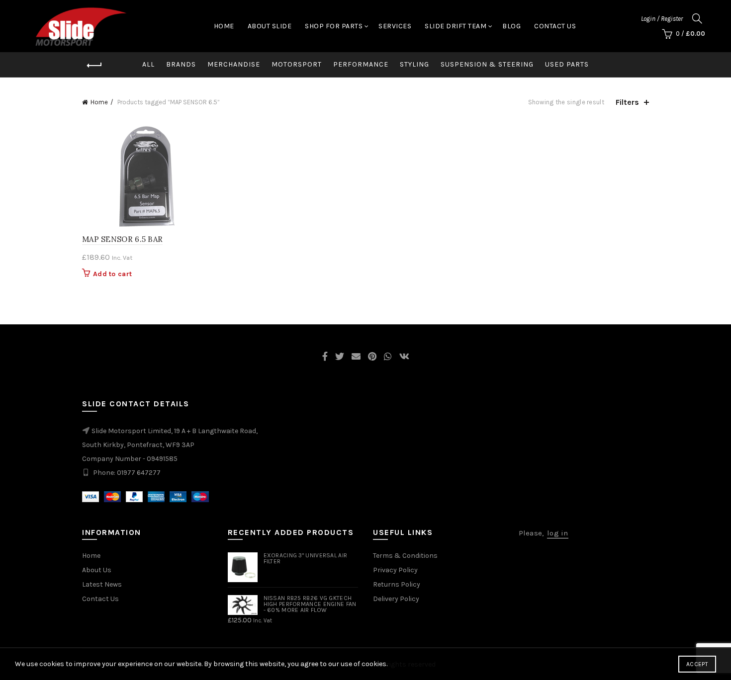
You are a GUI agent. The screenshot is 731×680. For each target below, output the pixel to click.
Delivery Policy (396, 599)
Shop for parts (334, 26)
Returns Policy (396, 584)
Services (394, 26)
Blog (511, 26)
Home (224, 26)
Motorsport (297, 64)
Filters (627, 102)
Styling (414, 64)
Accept (697, 664)
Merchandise (233, 64)
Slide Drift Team (455, 26)
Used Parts (567, 64)
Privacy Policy (395, 570)
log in (557, 533)
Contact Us (555, 26)
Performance (360, 64)
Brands (181, 64)
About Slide (270, 26)
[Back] (94, 66)
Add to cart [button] (112, 274)
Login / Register (662, 18)
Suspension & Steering (487, 64)
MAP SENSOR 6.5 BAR (122, 239)
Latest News (102, 584)
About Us (96, 570)
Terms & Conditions (405, 555)
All (148, 64)
